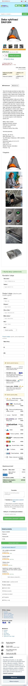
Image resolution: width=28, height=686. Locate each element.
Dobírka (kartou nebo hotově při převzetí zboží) (14, 399)
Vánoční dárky (6, 588)
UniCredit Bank (14, 425)
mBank (17, 441)
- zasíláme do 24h (11, 582)
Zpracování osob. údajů (9, 636)
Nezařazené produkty (8, 617)
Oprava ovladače (6, 531)
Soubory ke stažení (8, 594)
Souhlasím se (14, 500)
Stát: (5, 327)
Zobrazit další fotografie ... (14, 49)
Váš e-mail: (7, 278)
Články (5, 632)
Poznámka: (14, 490)
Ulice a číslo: (7, 310)
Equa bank (17, 415)
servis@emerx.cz (6, 1)
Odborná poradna (7, 591)
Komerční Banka (17, 445)
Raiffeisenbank (18, 437)
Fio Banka (16, 449)
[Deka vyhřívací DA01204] (14, 34)
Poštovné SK (5, 536)
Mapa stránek (7, 634)
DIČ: (5, 353)
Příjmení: (6, 304)
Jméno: (6, 298)
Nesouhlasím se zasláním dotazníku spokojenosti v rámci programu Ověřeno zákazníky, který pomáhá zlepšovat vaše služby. (14, 506)
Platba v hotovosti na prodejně (16, 458)
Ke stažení (6, 633)
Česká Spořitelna (17, 453)
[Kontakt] (16, 6)
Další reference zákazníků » (14, 577)
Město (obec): (7, 316)
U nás (3, 539)
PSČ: (5, 321)
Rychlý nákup (9, 59)
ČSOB (16, 430)
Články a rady (6, 600)
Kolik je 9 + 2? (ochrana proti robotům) (13, 511)
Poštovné (4, 534)
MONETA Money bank (14, 419)
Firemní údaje (13, 337)
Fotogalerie (6, 597)
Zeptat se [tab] (15, 85)
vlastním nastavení (8, 673)
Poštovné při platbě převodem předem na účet (14, 410)
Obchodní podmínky (8, 616)
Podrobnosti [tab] (6, 85)
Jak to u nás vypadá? (9, 615)
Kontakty (6, 612)
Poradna (6, 630)
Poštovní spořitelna (16, 433)
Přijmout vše (14, 677)
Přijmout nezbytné (14, 681)
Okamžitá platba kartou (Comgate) (14, 404)
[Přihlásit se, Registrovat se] (19, 6)
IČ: (4, 347)
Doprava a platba (7, 613)
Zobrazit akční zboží (14, 543)
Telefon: (6, 284)
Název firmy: (7, 341)
